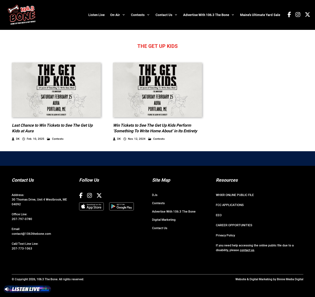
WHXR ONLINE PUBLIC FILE (235, 195)
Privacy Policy (225, 235)
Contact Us (163, 15)
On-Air (115, 15)
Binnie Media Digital (290, 279)
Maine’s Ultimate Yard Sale (260, 15)
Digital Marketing (164, 219)
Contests (138, 15)
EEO (219, 215)
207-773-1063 (22, 248)
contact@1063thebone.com (31, 233)
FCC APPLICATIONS (230, 205)
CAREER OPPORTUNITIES (234, 225)
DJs (155, 195)
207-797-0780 (22, 219)
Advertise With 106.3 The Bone (206, 15)
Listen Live (96, 15)
